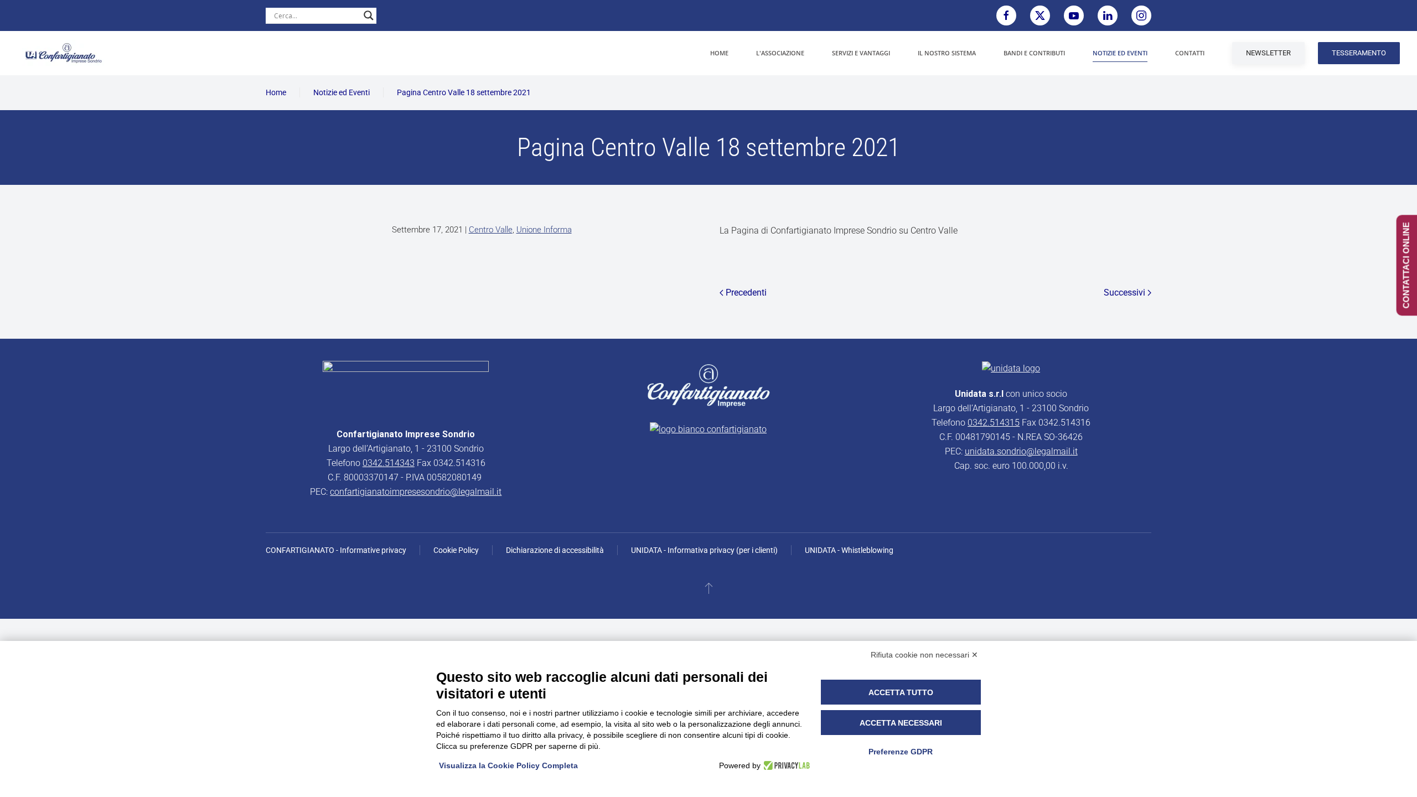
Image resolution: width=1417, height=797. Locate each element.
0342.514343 (389, 463)
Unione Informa (544, 230)
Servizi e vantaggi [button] (861, 53)
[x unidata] (1040, 15)
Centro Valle (491, 230)
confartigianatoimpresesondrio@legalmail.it (415, 492)
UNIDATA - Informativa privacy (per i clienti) (704, 550)
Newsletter (1268, 53)
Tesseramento (1359, 53)
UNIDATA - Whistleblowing (849, 550)
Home (719, 53)
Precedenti (746, 292)
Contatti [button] (1189, 53)
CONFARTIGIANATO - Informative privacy (336, 550)
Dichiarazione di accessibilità (555, 550)
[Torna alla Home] (63, 53)
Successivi (1124, 292)
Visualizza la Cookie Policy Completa (508, 765)
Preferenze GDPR (900, 751)
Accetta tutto (900, 692)
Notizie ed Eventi (341, 92)
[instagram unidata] (1141, 15)
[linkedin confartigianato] (1108, 15)
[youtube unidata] (1074, 15)
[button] (709, 588)
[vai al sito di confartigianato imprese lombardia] (708, 385)
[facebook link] (1006, 15)
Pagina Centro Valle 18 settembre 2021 (464, 92)
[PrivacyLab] (785, 765)
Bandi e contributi (1034, 53)
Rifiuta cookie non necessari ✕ (924, 654)
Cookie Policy (456, 550)
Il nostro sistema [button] (947, 53)
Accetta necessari (901, 722)
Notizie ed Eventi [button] (1120, 53)
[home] (406, 387)
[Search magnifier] (368, 15)
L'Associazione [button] (780, 53)
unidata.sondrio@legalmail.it (1021, 451)
